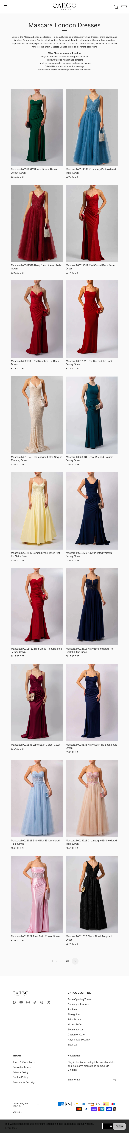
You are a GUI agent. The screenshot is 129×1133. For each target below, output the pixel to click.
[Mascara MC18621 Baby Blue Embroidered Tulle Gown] (37, 798)
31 (67, 961)
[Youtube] (21, 1002)
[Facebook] (14, 1002)
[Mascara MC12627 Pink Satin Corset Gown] (37, 894)
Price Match (74, 1019)
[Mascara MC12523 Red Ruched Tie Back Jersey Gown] (92, 319)
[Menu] (5, 6)
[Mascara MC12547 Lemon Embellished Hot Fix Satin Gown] (37, 511)
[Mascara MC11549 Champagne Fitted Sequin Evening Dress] (37, 415)
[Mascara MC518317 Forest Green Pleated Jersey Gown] (37, 127)
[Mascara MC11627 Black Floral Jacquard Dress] (92, 894)
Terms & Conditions (23, 1062)
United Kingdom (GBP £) (20, 1104)
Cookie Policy (20, 1077)
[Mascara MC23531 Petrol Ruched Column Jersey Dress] (92, 415)
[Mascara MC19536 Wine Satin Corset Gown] (37, 702)
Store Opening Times (79, 999)
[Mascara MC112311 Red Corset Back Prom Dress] (92, 223)
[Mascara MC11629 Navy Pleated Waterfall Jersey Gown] (92, 511)
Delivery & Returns (78, 1004)
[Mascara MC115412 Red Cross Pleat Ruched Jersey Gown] (37, 607)
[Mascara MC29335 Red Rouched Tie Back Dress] (37, 319)
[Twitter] (48, 1002)
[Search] (116, 7)
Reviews (72, 1009)
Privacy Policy (20, 1072)
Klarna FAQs (75, 1024)
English (16, 1112)
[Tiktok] (34, 1002)
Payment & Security (79, 1039)
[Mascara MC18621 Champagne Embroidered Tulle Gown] (92, 798)
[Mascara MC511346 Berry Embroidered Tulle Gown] (37, 223)
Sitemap (72, 1044)
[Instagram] (28, 1002)
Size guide (74, 1014)
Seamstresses (76, 1029)
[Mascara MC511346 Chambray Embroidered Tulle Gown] (92, 127)
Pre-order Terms (22, 1067)
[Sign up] (114, 1079)
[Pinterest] (41, 1002)
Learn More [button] (11, 1128)
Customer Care (76, 1034)
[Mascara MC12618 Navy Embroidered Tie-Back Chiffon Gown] (92, 607)
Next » (75, 961)
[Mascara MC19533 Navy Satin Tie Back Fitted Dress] (92, 702)
